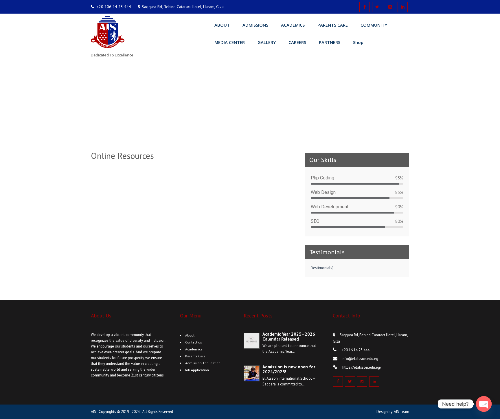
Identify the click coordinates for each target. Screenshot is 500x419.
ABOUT (222, 25)
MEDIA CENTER (229, 42)
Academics (194, 349)
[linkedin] (403, 7)
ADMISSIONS (255, 25)
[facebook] (364, 7)
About (189, 335)
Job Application (197, 370)
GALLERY (267, 42)
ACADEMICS (293, 25)
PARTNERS (329, 42)
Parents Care (195, 356)
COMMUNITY (374, 25)
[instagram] (390, 7)
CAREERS (297, 42)
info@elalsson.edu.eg (360, 358)
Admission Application (202, 363)
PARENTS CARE (332, 25)
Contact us (193, 342)
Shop (358, 42)
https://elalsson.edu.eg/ (361, 367)
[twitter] (377, 7)
